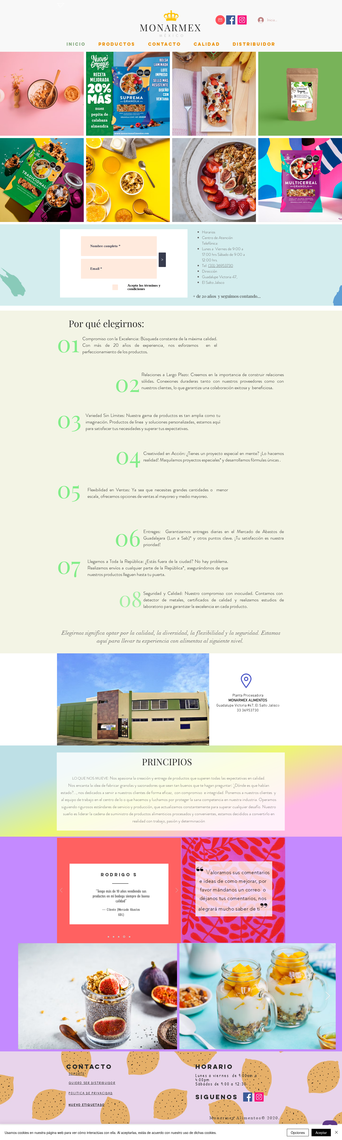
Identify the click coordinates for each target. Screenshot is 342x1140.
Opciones (298, 1132)
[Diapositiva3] (118, 936)
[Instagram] (242, 19)
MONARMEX (171, 27)
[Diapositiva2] (113, 936)
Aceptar (321, 1132)
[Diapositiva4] (123, 936)
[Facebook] (247, 1097)
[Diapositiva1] (108, 936)
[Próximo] (177, 890)
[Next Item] (327, 996)
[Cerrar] (336, 1132)
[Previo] (61, 890)
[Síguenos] (230, 19)
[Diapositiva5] (129, 937)
